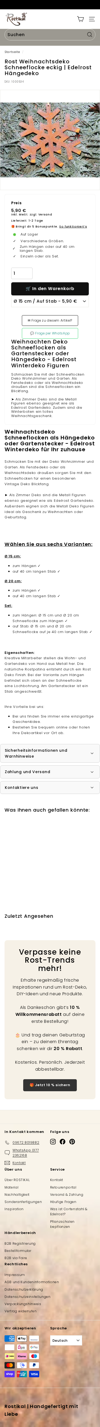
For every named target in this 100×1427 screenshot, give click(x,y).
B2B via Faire (16, 1258)
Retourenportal (63, 1187)
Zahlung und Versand (27, 771)
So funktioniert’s (73, 227)
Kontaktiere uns (21, 787)
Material (11, 1187)
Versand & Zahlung (66, 1194)
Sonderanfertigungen (23, 1202)
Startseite (12, 52)
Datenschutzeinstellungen (28, 1296)
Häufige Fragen (63, 1202)
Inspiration (14, 1209)
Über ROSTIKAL (17, 1180)
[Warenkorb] (80, 19)
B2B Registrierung (20, 1243)
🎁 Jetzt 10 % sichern (50, 1084)
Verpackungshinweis (23, 1304)
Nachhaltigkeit (17, 1194)
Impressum (15, 1274)
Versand (45, 215)
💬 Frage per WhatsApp (50, 333)
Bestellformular (18, 1250)
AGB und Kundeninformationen (32, 1282)
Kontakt (56, 1180)
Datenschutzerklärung (24, 1289)
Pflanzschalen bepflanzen (62, 1224)
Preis (16, 203)
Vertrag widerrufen (21, 1311)
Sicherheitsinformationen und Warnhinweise (36, 753)
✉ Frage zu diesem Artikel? (50, 320)
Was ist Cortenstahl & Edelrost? (69, 1211)
